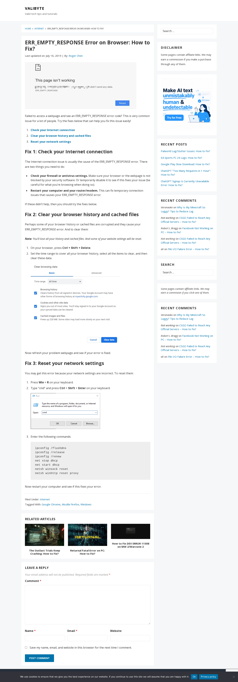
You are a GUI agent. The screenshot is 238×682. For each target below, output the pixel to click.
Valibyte (34, 8)
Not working (168, 217)
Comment (33, 581)
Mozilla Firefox (70, 504)
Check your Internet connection (53, 130)
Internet (45, 499)
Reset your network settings (51, 142)
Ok (194, 676)
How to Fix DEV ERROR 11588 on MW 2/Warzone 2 (130, 545)
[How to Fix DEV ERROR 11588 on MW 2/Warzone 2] (130, 532)
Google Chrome (51, 504)
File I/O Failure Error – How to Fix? (188, 249)
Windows (85, 504)
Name (30, 631)
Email (72, 631)
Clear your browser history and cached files (61, 136)
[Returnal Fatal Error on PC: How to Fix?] (87, 535)
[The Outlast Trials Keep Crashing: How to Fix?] (44, 535)
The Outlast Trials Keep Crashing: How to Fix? (44, 552)
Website (116, 631)
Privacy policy (208, 676)
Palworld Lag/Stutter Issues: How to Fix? (185, 151)
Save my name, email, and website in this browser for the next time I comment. (81, 647)
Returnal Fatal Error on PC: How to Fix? (87, 552)
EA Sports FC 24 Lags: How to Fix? (181, 157)
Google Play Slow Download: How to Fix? (185, 164)
